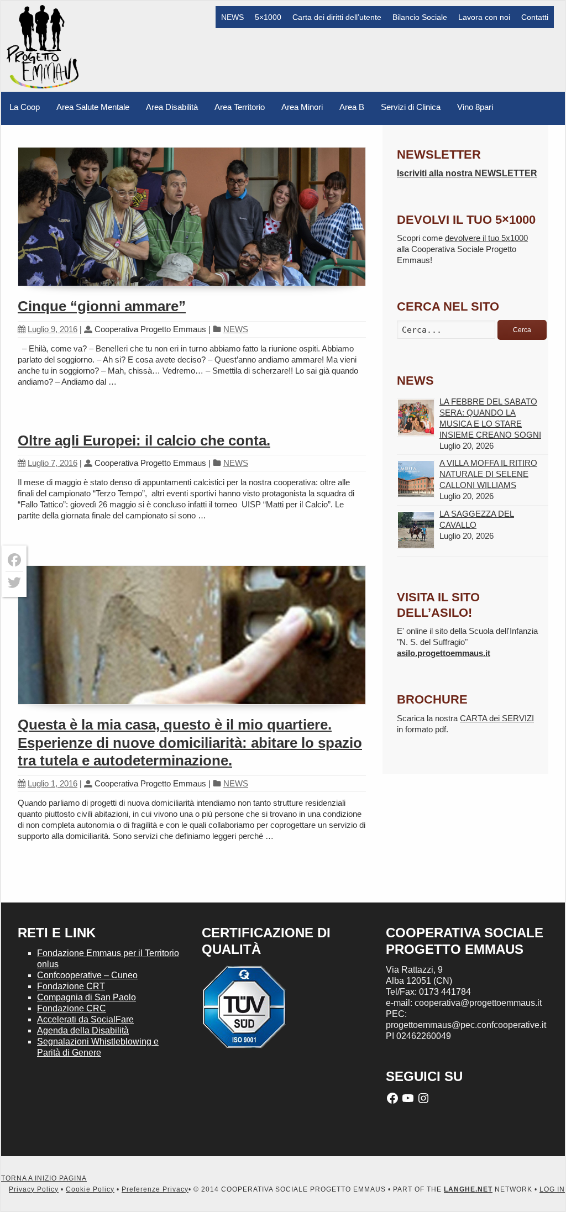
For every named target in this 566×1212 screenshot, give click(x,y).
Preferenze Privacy (155, 1189)
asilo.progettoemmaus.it (443, 653)
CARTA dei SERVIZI (497, 718)
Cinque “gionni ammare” (102, 306)
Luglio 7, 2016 (52, 463)
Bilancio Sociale (419, 17)
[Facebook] (14, 560)
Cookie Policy (90, 1189)
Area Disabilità (172, 107)
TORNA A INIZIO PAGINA (44, 1178)
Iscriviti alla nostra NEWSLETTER (467, 173)
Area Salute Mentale (92, 107)
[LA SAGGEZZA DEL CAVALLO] (416, 530)
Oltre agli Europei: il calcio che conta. (144, 440)
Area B (351, 107)
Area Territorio (239, 107)
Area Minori (302, 107)
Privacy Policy (34, 1189)
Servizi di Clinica (411, 107)
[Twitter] (14, 582)
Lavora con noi (484, 17)
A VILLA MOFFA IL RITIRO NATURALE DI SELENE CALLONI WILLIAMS (488, 474)
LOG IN (552, 1189)
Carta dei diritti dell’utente (336, 17)
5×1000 (268, 17)
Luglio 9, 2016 (52, 329)
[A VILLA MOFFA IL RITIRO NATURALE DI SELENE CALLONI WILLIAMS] (416, 479)
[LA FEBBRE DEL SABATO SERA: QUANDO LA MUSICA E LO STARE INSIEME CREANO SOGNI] (416, 417)
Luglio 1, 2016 (52, 783)
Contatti (534, 17)
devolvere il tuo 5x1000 (486, 238)
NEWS (232, 17)
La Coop (24, 107)
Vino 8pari (475, 107)
